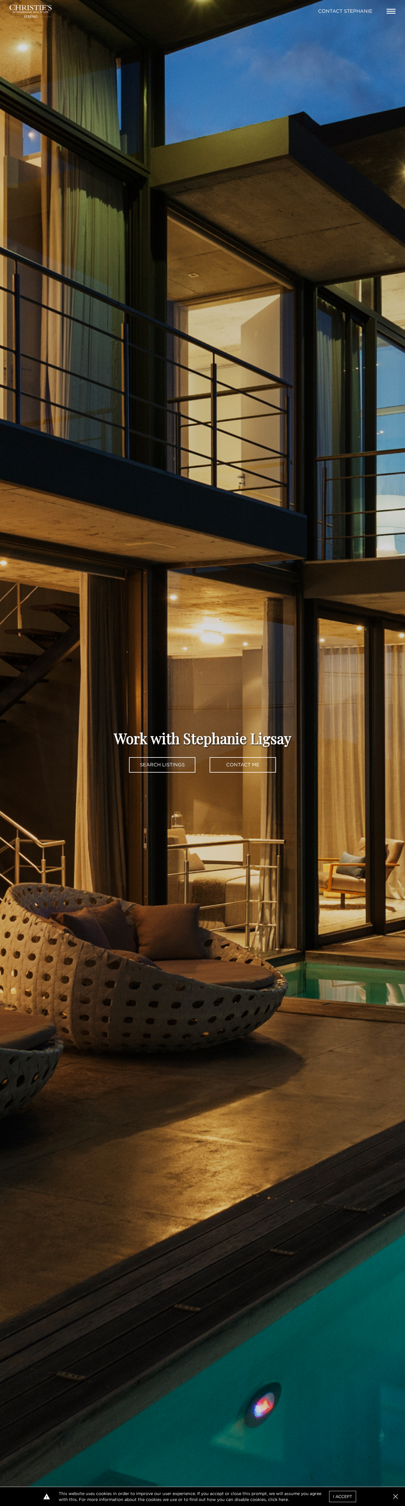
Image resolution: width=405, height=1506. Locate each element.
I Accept (342, 1496)
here (283, 1499)
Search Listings (162, 765)
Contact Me (242, 765)
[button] (395, 1496)
